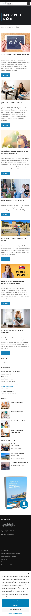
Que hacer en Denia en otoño (19, 462)
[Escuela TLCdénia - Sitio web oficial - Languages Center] (7, 3)
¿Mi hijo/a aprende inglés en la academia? (12, 332)
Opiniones (4, 559)
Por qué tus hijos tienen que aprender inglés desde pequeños (14, 152)
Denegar (15, 605)
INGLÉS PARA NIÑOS (7, 386)
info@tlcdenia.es (9, 534)
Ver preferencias (15, 610)
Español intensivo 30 (17, 411)
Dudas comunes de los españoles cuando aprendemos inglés (12, 282)
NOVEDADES (5, 389)
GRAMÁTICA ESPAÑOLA (8, 381)
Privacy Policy (18, 613)
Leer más (6, 74)
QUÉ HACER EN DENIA (7, 391)
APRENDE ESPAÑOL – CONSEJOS (10, 371)
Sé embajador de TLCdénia (8, 556)
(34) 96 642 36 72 (9, 531)
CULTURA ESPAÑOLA (7, 374)
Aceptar (15, 600)
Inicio (2, 27)
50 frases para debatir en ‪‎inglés (12, 200)
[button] (28, 573)
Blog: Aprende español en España (10, 553)
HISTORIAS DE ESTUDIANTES (9, 384)
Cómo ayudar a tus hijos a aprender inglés (14, 240)
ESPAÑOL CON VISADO (7, 379)
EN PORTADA (5, 376)
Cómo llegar (4, 550)
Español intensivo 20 (17, 402)
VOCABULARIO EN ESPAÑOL (9, 394)
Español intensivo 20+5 (18, 421)
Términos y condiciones (7, 565)
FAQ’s (2, 562)
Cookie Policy (12, 613)
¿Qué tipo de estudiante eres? (11, 103)
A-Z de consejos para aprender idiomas (15, 55)
